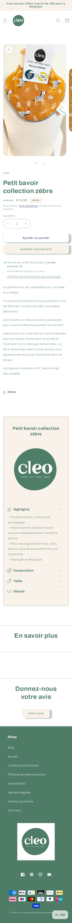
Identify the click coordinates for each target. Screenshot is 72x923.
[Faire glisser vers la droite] (45, 163)
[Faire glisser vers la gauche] (27, 163)
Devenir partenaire (20, 801)
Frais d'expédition (28, 206)
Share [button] (12, 392)
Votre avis (36, 713)
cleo (19, 913)
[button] (5, 20)
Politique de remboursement (27, 774)
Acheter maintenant (36, 249)
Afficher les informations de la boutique (34, 276)
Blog (11, 747)
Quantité (8, 216)
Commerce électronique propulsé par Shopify (42, 913)
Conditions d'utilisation (23, 765)
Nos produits (16, 783)
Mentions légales (19, 792)
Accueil (13, 756)
